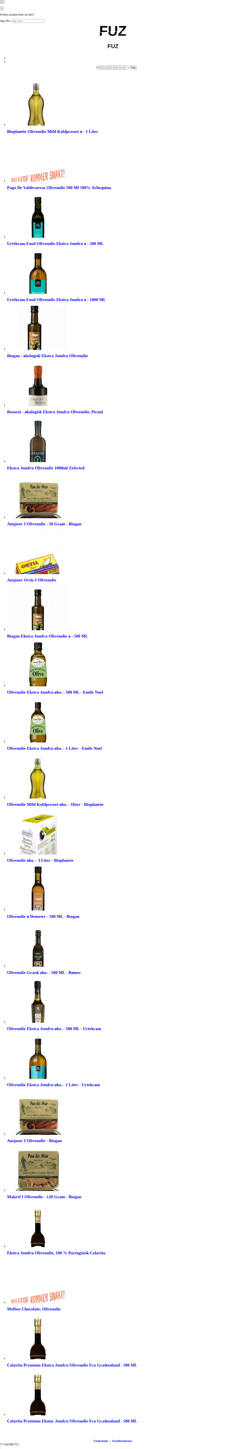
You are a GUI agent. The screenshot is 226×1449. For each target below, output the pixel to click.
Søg (133, 67)
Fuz (17, 1444)
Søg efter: (5, 20)
